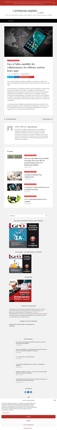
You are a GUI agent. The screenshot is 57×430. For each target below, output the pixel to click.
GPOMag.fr (34, 312)
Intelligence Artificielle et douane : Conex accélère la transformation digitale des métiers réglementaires (31, 372)
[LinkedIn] (31, 392)
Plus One (24, 77)
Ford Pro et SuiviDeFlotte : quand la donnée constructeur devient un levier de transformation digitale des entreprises (31, 350)
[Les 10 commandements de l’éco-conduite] (14, 199)
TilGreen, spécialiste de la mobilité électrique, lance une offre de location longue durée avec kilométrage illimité (36, 161)
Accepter (28, 416)
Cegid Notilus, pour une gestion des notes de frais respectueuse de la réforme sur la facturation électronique (31, 379)
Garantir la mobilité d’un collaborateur (33, 176)
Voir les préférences (28, 424)
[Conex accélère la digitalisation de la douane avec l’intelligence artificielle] (11, 366)
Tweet (11, 77)
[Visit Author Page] (9, 128)
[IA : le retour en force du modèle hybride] (11, 359)
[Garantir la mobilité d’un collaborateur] (14, 175)
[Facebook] (28, 392)
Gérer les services (6, 412)
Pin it (31, 77)
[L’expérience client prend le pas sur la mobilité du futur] (14, 187)
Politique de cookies (28, 428)
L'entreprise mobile (13, 60)
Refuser (28, 420)
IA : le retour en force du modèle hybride (25, 356)
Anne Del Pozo (25, 74)
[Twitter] (25, 392)
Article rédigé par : (26, 127)
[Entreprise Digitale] (28, 11)
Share (17, 77)
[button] (55, 400)
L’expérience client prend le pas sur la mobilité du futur (36, 188)
